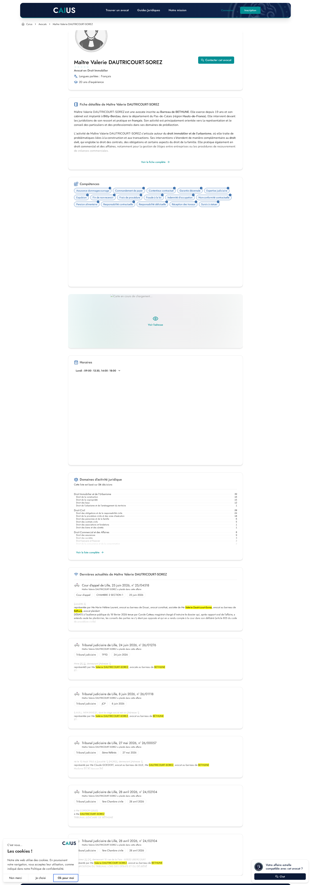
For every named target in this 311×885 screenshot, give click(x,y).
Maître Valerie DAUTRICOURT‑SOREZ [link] (73, 24)
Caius (29, 24)
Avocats (43, 24)
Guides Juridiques (148, 10)
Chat (282, 876)
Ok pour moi (66, 878)
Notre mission (177, 10)
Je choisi (41, 878)
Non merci (15, 878)
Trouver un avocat (117, 10)
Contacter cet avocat (218, 60)
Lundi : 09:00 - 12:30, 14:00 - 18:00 (96, 370)
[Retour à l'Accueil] (64, 10)
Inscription (250, 10)
